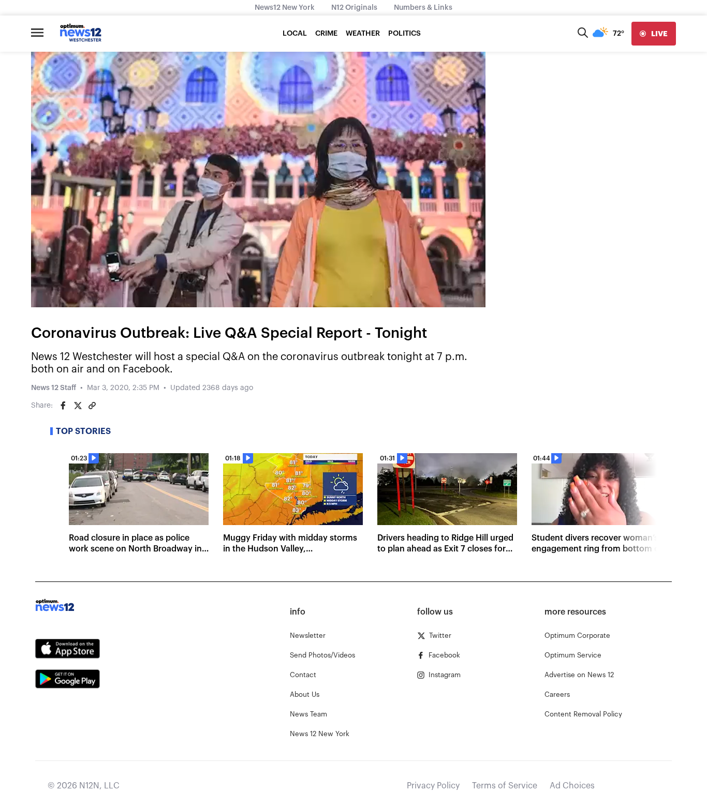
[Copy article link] (92, 405)
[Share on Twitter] (77, 405)
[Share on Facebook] (63, 405)
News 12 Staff (53, 388)
